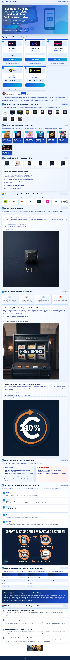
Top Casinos (58, 1)
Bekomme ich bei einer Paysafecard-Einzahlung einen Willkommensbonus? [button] (22, 637)
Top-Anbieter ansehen (10, 26)
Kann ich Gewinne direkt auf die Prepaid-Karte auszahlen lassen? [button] (20, 610)
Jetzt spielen (12, 59)
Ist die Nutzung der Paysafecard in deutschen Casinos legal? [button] (18, 629)
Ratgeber (64, 1)
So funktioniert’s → (23, 26)
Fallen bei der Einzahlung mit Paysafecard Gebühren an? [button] (18, 620)
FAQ (67, 1)
